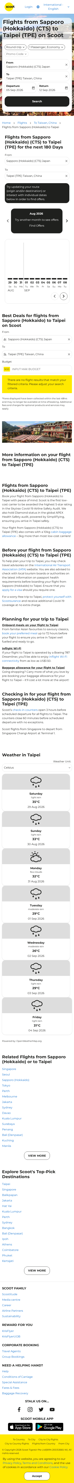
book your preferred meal (19, 633)
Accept (37, 1476)
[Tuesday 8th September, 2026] (65, 278)
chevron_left (7, 221)
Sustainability (11, 1316)
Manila (6, 1146)
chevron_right (66, 221)
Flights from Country (43, 1443)
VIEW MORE (37, 1155)
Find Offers (36, 225)
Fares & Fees (10, 1387)
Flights (22, 122)
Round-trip (14, 47)
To (7, 74)
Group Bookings (13, 1356)
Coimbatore (10, 1250)
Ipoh (5, 1239)
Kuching (8, 1140)
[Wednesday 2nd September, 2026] (32, 278)
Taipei (6, 1184)
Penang (7, 1129)
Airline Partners (12, 1310)
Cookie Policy (58, 1467)
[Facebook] (19, 1409)
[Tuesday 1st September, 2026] (26, 278)
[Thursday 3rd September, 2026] (37, 278)
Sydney (7, 1107)
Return (43, 86)
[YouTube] (52, 1409)
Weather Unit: (62, 761)
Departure (13, 86)
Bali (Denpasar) (12, 1135)
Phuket (7, 1255)
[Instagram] (30, 1409)
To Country (19, 1439)
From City (64, 1443)
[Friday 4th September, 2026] (43, 278)
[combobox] (35, 161)
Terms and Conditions (37, 1463)
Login (29, 6)
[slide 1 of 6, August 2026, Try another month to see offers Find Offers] (36, 221)
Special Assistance (14, 1382)
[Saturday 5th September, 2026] (48, 278)
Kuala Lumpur (12, 1118)
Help (5, 1371)
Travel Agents (11, 1351)
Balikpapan (10, 1195)
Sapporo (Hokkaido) (15, 1080)
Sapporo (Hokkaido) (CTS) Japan (28, 66)
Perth (6, 1091)
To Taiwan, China (45, 122)
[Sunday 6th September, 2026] (54, 278)
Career (6, 1305)
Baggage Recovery (15, 1393)
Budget (7, 361)
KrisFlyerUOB (11, 1336)
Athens (7, 1244)
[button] (46, 47)
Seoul (6, 1074)
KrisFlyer (8, 1331)
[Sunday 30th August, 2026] (15, 278)
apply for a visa (12, 590)
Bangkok (8, 1228)
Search (37, 101)
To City (31, 1439)
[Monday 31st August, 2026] (21, 278)
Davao (6, 1113)
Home (6, 122)
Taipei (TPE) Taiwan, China (24, 78)
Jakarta (7, 1102)
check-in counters (25, 710)
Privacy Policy (12, 1463)
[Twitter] (41, 1409)
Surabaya (8, 1124)
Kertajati (8, 1261)
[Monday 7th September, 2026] (59, 278)
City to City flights (48, 1439)
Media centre (11, 1299)
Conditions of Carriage (17, 1376)
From (9, 62)
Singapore (9, 1069)
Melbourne (9, 1096)
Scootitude (9, 1294)
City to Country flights (17, 1443)
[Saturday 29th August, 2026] (10, 278)
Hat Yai (7, 1206)
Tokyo (6, 1085)
